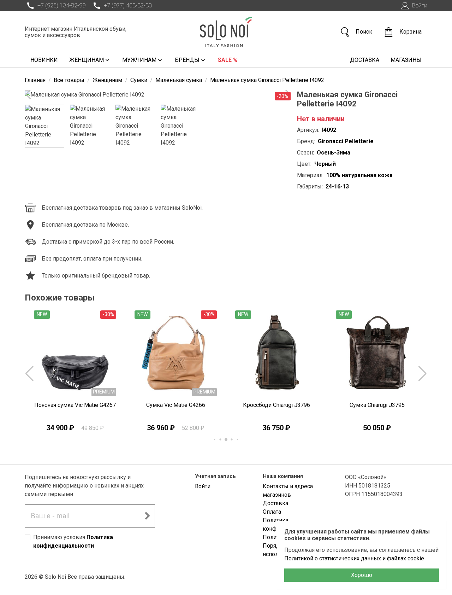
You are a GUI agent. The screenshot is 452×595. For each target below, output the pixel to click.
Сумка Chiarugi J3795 (377, 405)
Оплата (272, 511)
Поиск (364, 31)
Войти (419, 5)
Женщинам (86, 60)
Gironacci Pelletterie (346, 141)
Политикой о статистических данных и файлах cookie (354, 558)
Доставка (364, 60)
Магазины (406, 60)
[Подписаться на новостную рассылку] (147, 515)
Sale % (228, 60)
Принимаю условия (73, 541)
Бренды (187, 60)
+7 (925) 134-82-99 (61, 5)
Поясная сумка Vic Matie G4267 (75, 405)
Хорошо (361, 575)
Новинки (44, 60)
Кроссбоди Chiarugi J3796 (276, 405)
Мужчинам (139, 60)
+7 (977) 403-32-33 (128, 5)
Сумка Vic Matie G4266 (175, 405)
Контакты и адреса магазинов (288, 490)
